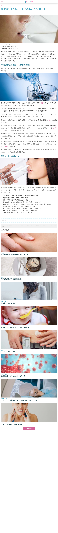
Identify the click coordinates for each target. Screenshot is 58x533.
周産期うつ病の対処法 (8, 303)
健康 (2, 350)
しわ (50, 120)
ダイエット (3, 277)
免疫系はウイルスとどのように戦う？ (13, 376)
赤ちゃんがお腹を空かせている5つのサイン (15, 327)
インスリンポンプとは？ (9, 352)
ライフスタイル (4, 374)
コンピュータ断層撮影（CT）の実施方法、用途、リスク (19, 400)
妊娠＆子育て (3, 301)
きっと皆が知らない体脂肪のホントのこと (14, 255)
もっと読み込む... (29, 428)
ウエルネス (3, 5)
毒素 (42, 103)
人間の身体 (3, 253)
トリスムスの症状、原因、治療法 (11, 424)
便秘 (6, 146)
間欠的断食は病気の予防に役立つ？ (12, 279)
